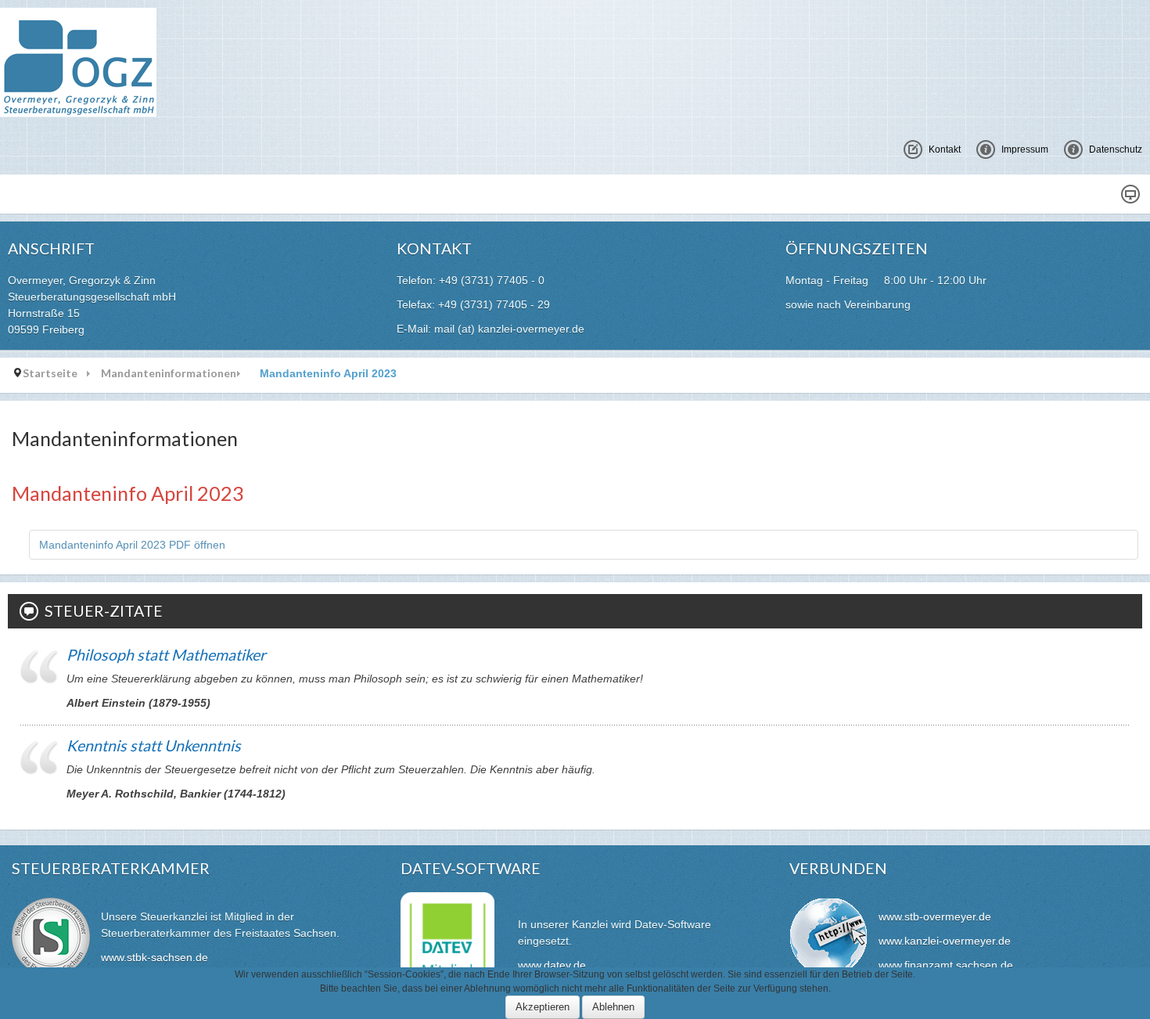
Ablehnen (613, 1007)
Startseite (50, 373)
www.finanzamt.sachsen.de (946, 965)
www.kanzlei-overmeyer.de (945, 940)
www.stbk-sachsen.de (154, 957)
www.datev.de (552, 965)
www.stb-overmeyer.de (935, 916)
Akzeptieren (543, 1007)
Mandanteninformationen (168, 373)
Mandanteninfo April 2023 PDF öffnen (132, 544)
